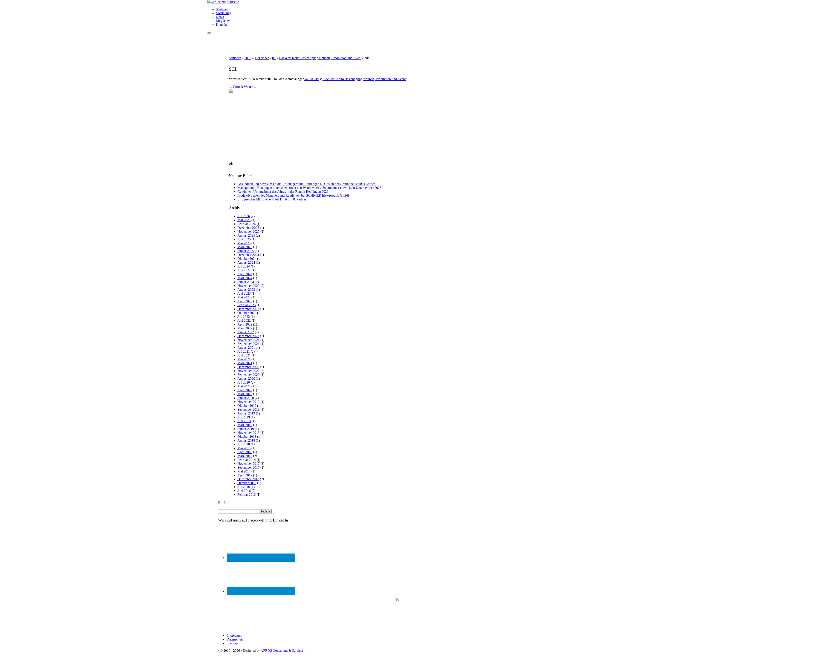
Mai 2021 (244, 359)
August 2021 (246, 347)
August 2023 (246, 289)
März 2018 (244, 456)
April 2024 (244, 274)
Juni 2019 (244, 421)
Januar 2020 (245, 398)
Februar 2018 (246, 460)
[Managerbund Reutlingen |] (223, 2)
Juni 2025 (244, 239)
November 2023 (248, 285)
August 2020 (246, 378)
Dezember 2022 (248, 309)
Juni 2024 (244, 270)
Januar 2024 (245, 282)
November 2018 (248, 432)
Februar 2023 (246, 305)
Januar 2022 (245, 332)
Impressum (234, 635)
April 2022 (244, 324)
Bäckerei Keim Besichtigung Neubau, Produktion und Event (320, 58)
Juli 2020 (243, 382)
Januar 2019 (245, 429)
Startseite (222, 9)
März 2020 (244, 394)
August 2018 (246, 440)
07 (274, 58)
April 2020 (244, 390)
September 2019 (248, 409)
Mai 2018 (244, 448)
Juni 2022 (244, 320)
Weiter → (250, 87)
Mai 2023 (244, 297)
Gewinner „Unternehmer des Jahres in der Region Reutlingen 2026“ (283, 191)
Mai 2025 (244, 243)
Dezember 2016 (248, 479)
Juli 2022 (243, 316)
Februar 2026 (246, 224)
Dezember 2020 (248, 367)
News (220, 17)
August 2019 (246, 413)
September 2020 (248, 374)
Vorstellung (223, 13)
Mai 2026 (244, 220)
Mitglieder (223, 21)
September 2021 (248, 344)
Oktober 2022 (246, 313)
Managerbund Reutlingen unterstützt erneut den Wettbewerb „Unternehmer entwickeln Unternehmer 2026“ (310, 188)
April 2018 (244, 452)
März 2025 (244, 247)
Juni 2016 (244, 490)
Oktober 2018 (246, 436)
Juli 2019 (243, 417)
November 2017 (248, 463)
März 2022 (244, 328)
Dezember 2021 (248, 336)
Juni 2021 (244, 355)
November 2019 (248, 402)
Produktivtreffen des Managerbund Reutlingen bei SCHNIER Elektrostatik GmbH (293, 195)
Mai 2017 (244, 471)
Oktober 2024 (246, 258)
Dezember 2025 (248, 227)
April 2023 (244, 301)
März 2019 (244, 425)
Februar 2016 (246, 494)
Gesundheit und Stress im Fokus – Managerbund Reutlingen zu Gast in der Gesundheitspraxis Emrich (306, 184)
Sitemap (232, 643)
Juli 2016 (243, 487)
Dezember (262, 58)
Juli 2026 (243, 216)
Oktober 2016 (246, 483)
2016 (247, 58)
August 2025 (246, 235)
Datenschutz (235, 639)
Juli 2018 (243, 444)
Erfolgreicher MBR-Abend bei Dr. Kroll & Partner (271, 199)
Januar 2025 (245, 251)
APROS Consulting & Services (282, 650)
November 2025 (248, 231)
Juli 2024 (243, 266)
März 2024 (244, 278)
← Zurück (236, 87)
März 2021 (244, 363)
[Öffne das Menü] (209, 33)
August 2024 (246, 262)
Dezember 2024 (248, 255)
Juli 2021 (243, 351)
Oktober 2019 (246, 405)
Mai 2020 (244, 386)
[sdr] (274, 156)
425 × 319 (311, 79)
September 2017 (248, 467)
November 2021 (248, 340)
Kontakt (221, 24)
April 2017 (244, 475)
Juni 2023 (244, 293)
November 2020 (248, 371)
